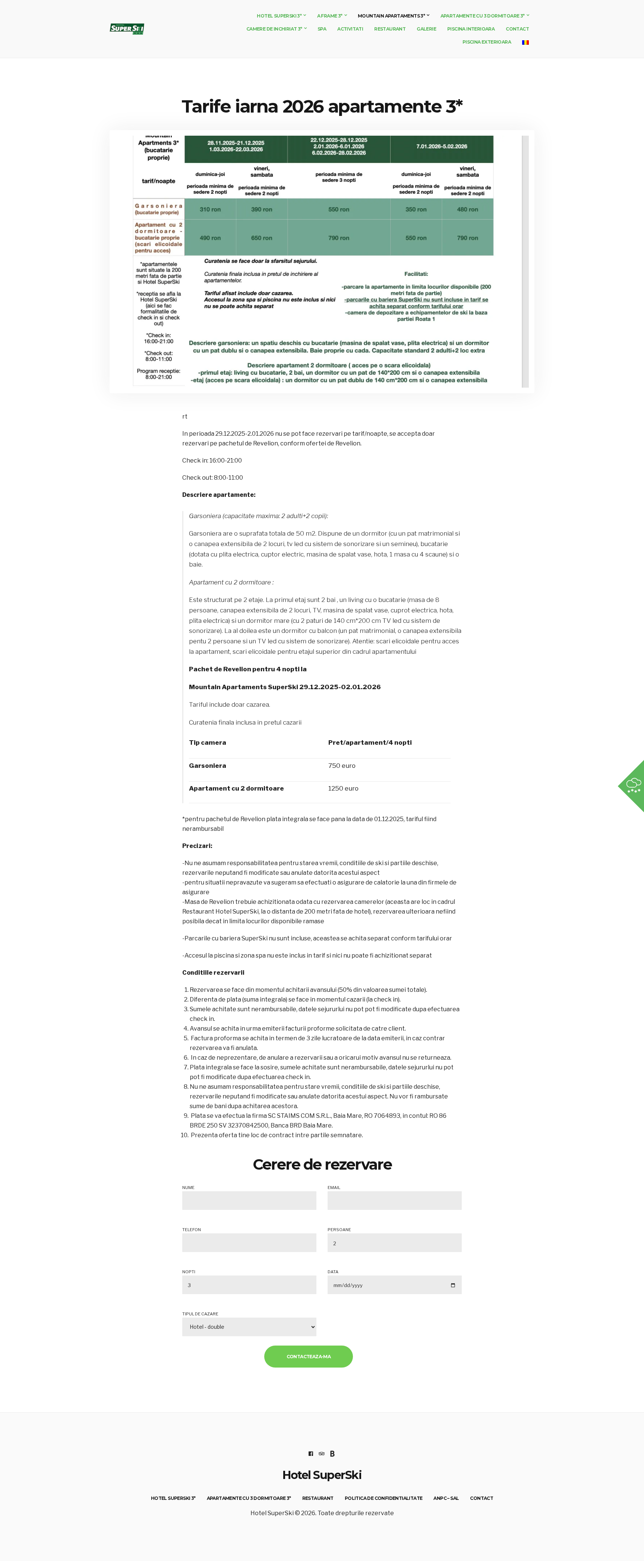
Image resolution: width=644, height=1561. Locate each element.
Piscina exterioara (487, 42)
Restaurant (389, 29)
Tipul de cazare (200, 1313)
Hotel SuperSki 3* (279, 16)
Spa (322, 29)
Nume (188, 1187)
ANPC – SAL (446, 1498)
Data (333, 1271)
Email (334, 1187)
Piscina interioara (471, 29)
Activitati (350, 29)
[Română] (525, 41)
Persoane (339, 1229)
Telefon (191, 1229)
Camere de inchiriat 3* (274, 29)
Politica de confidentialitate (384, 1498)
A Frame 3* (329, 16)
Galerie (426, 29)
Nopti (188, 1271)
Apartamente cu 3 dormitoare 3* (483, 16)
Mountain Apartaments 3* (391, 16)
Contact (517, 29)
